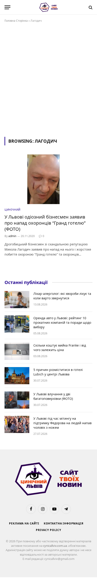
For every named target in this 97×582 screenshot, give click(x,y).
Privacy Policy (48, 530)
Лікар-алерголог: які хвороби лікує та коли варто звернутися (62, 295)
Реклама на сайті (24, 523)
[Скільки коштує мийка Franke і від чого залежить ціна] (17, 351)
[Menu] (7, 7)
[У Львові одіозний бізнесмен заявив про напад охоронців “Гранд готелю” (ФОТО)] (48, 179)
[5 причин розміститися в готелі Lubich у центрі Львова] (17, 375)
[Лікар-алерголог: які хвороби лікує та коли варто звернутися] (17, 299)
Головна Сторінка (16, 21)
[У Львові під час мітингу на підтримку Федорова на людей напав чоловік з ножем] (17, 424)
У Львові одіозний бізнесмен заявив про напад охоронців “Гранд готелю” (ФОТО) (45, 223)
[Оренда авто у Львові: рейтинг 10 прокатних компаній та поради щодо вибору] (17, 324)
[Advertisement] (48, 78)
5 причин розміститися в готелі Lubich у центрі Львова (58, 372)
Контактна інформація (63, 523)
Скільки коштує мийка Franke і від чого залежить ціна (59, 347)
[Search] (90, 7)
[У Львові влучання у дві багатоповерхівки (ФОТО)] (17, 400)
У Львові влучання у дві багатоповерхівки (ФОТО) (53, 396)
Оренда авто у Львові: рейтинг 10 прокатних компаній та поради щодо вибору (62, 322)
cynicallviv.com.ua (55, 546)
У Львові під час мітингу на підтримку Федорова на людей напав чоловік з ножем (62, 423)
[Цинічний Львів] (48, 7)
